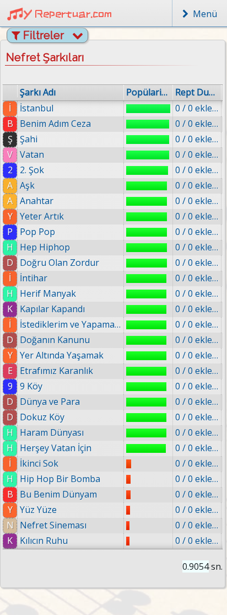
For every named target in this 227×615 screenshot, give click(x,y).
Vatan (32, 154)
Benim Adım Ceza (55, 123)
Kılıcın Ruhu (44, 540)
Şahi (28, 139)
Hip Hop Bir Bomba (60, 479)
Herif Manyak (48, 293)
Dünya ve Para (50, 401)
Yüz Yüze (38, 510)
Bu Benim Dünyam (58, 494)
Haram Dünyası (52, 432)
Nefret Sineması (53, 525)
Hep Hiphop (45, 247)
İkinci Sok (39, 463)
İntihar (33, 278)
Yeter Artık (42, 216)
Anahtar (36, 201)
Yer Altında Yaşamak (62, 355)
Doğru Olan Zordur (59, 262)
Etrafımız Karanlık (56, 371)
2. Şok (32, 170)
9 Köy (31, 386)
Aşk (27, 185)
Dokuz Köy (42, 417)
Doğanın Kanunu (55, 340)
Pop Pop (37, 232)
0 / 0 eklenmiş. (197, 108)
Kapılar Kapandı (52, 309)
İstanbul (36, 108)
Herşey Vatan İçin (55, 448)
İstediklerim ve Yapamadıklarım (70, 324)
